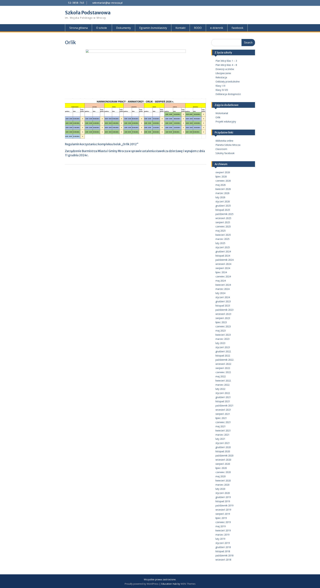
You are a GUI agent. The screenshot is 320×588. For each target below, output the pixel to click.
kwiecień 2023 (223, 334)
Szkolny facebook (225, 153)
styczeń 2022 (223, 393)
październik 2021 (225, 405)
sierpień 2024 (223, 268)
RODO (198, 28)
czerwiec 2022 (223, 372)
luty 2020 (220, 488)
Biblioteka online (224, 140)
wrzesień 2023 (223, 313)
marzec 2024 (223, 289)
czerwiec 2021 (223, 422)
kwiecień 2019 (223, 530)
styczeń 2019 (223, 543)
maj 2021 (221, 426)
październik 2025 (225, 214)
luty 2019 (220, 538)
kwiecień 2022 (223, 380)
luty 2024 (220, 293)
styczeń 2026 (223, 201)
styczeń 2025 (223, 247)
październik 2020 (225, 455)
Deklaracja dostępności (228, 94)
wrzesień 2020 (223, 459)
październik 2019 (225, 505)
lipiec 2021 (221, 418)
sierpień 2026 (223, 172)
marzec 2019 (223, 534)
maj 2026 (221, 184)
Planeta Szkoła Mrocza (228, 144)
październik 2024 (225, 259)
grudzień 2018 (223, 547)
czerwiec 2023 (223, 326)
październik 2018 (225, 555)
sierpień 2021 (223, 413)
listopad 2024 (223, 255)
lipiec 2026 (221, 176)
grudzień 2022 (223, 351)
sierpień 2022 (223, 368)
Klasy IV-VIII (222, 89)
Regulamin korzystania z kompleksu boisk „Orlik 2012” (101, 144)
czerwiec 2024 (223, 276)
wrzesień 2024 (223, 264)
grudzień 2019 (223, 497)
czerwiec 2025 (223, 226)
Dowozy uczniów (225, 69)
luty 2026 (220, 197)
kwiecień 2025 (223, 234)
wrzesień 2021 (223, 409)
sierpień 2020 (223, 463)
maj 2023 (221, 330)
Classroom (221, 149)
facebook (237, 28)
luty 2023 (220, 343)
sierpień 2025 (223, 222)
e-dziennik (216, 28)
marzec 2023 (223, 338)
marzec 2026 (223, 193)
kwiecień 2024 (223, 284)
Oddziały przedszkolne (228, 81)
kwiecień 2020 (223, 480)
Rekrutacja (221, 77)
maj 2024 (221, 280)
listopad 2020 (223, 451)
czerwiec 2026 (223, 180)
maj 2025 (221, 230)
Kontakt (181, 28)
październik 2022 (225, 359)
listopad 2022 (223, 355)
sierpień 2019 (223, 513)
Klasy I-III (220, 85)
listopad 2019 (223, 501)
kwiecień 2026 (223, 189)
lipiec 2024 (221, 272)
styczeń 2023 (223, 347)
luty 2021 (220, 438)
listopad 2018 (223, 551)
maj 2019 (221, 526)
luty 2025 (220, 243)
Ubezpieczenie (223, 73)
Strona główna (78, 28)
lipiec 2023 (221, 322)
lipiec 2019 (221, 518)
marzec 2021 (223, 434)
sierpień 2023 (223, 318)
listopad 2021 (223, 401)
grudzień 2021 (223, 397)
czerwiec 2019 (223, 522)
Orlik (218, 117)
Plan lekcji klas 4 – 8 (226, 64)
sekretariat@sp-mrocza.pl (107, 2)
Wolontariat (222, 113)
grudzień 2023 (223, 301)
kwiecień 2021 (223, 430)
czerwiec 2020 (223, 472)
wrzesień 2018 (223, 559)
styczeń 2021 (223, 443)
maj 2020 (221, 476)
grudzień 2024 (223, 251)
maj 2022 (221, 376)
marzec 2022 (223, 384)
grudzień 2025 (223, 205)
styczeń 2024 (223, 297)
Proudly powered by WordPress (141, 583)
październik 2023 (225, 309)
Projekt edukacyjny (226, 121)
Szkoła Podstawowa (87, 13)
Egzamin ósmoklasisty (153, 28)
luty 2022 (220, 388)
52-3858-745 (76, 2)
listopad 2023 (223, 305)
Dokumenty (123, 28)
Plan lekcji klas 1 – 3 (226, 60)
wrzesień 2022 (223, 363)
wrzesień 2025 (223, 218)
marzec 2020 (223, 484)
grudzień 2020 (223, 447)
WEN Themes (188, 583)
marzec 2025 (223, 239)
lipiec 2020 (221, 468)
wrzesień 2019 (223, 509)
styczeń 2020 (223, 493)
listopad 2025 (223, 209)
